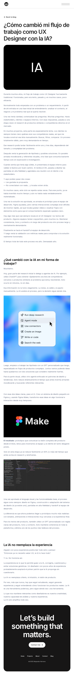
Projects (30, 656)
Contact (45, 656)
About (37, 656)
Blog (52, 656)
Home (22, 656)
